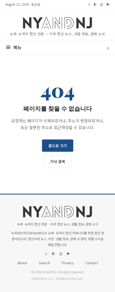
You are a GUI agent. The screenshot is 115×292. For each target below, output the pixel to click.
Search (44, 262)
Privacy (68, 262)
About (22, 262)
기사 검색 (57, 161)
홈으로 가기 (57, 145)
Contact (91, 262)
